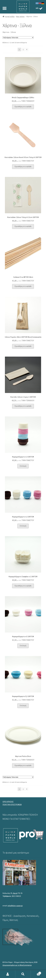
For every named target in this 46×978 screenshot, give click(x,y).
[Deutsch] (42, 3)
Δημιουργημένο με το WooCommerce (17, 965)
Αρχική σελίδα (10, 16)
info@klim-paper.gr (15, 905)
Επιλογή (23, 466)
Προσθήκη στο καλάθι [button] (23, 106)
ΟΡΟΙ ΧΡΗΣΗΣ (8, 801)
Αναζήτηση (23, 974)
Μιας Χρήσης (20, 16)
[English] (40, 3)
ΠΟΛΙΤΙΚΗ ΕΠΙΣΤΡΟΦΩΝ (12, 804)
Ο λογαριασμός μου (7, 974)
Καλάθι (35, 972)
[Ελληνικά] (37, 3)
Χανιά (15, 893)
